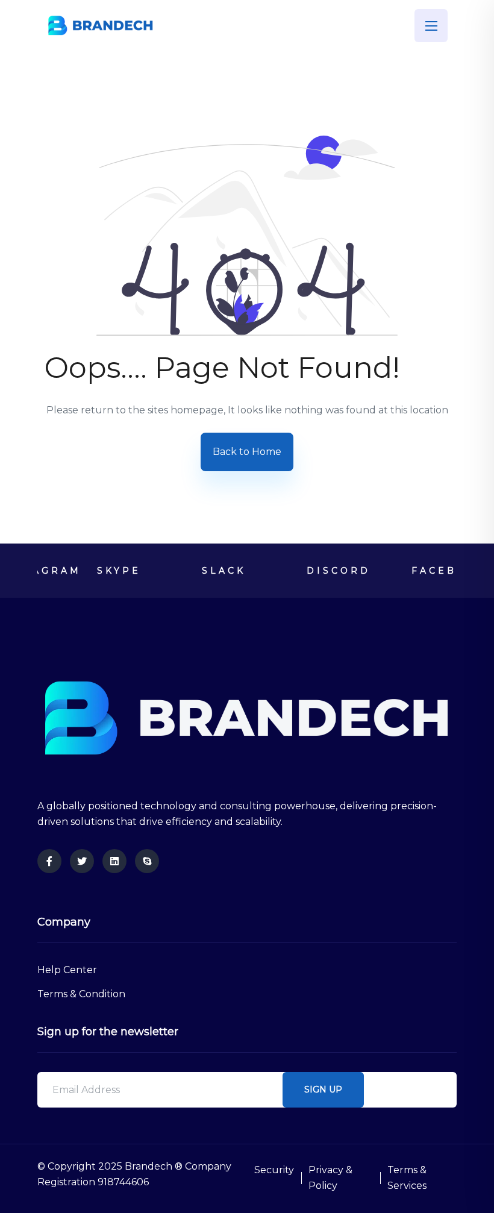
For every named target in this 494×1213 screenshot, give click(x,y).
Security (274, 1170)
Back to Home (247, 451)
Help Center (67, 970)
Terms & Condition (81, 994)
